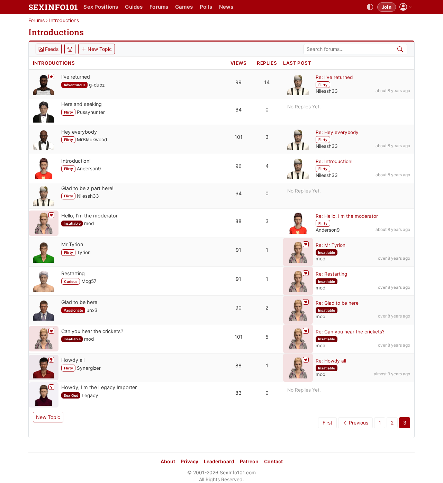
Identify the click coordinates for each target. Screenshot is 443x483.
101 (239, 137)
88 (238, 221)
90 (238, 308)
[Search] (400, 49)
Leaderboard (219, 461)
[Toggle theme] (370, 7)
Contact (273, 461)
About (168, 461)
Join (386, 7)
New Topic (48, 417)
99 (238, 82)
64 (238, 110)
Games (184, 6)
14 (267, 82)
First (327, 423)
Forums (159, 6)
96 (238, 166)
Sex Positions (100, 6)
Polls (206, 6)
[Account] (406, 7)
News (226, 6)
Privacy (189, 461)
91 (238, 250)
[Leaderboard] (69, 49)
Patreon (249, 461)
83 (238, 393)
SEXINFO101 (53, 7)
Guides (134, 6)
